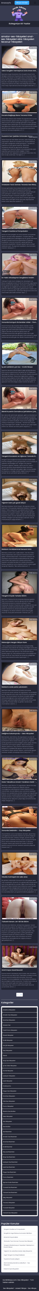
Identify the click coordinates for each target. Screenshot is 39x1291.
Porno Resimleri (8, 1177)
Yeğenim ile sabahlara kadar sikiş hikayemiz (18, 1251)
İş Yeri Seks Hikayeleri (10, 1065)
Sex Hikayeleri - (9, 1288)
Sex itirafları (6, 1126)
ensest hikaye (21, 1288)
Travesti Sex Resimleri (10, 1187)
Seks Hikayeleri (8, 1116)
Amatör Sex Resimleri (10, 1137)
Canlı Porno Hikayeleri (10, 1030)
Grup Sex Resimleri (9, 1157)
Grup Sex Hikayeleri (9, 1060)
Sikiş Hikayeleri (7, 1197)
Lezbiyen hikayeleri (9, 1076)
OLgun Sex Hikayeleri (9, 1091)
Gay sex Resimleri (8, 1152)
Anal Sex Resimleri (9, 1142)
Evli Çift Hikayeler (8, 1045)
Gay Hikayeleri (7, 1050)
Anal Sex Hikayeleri (9, 1020)
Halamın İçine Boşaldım (11, 1269)
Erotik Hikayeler (8, 1040)
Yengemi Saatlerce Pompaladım (14, 1229)
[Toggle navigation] (35, 3)
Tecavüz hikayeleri (9, 1202)
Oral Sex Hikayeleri (9, 1096)
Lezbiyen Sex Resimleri (10, 1162)
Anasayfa (6, 2)
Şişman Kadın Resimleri (10, 1182)
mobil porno (7, 1086)
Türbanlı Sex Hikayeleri (10, 1213)
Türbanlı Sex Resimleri (10, 1192)
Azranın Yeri (6, 1025)
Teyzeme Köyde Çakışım (12, 1259)
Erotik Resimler (7, 1147)
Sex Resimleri (7, 1131)
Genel (5, 1055)
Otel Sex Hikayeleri (9, 1101)
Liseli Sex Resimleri (9, 1167)
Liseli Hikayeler (7, 1081)
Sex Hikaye (32, 1288)
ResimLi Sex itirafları (9, 1111)
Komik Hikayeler (8, 1071)
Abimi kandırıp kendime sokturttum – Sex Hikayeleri (17, 1264)
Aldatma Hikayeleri (9, 1010)
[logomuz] (19, 14)
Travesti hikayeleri (9, 1208)
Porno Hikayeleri (8, 1106)
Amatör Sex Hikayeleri (10, 1015)
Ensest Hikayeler (8, 1035)
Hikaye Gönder (22, 3)
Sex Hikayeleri (7, 1121)
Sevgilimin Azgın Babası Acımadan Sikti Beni (18, 1233)
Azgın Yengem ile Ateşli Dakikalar (14, 1255)
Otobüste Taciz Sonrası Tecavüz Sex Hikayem (18, 1241)
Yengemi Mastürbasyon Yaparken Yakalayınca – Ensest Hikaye (19, 1246)
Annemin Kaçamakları (11, 1237)
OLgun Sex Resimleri (9, 1172)
